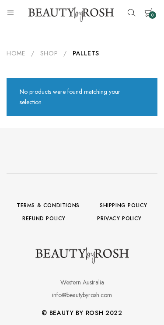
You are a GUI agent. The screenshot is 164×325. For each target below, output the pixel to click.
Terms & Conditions (48, 205)
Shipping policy (123, 205)
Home (16, 53)
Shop (49, 53)
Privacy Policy (119, 218)
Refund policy (44, 218)
